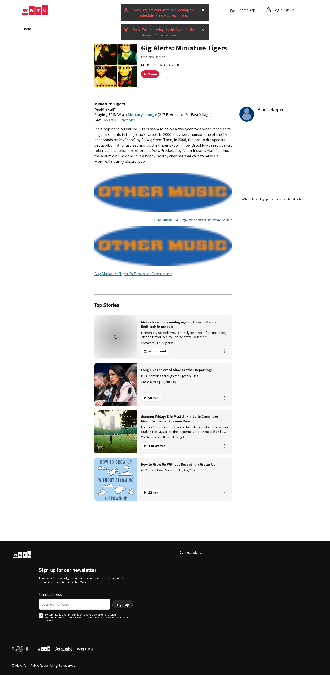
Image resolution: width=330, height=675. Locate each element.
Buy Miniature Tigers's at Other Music (193, 220)
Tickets (108, 120)
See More (81, 582)
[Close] (203, 10)
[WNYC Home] (35, 10)
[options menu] (166, 74)
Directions (126, 120)
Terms (49, 620)
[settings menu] (305, 10)
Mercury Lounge (142, 114)
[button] (163, 337)
